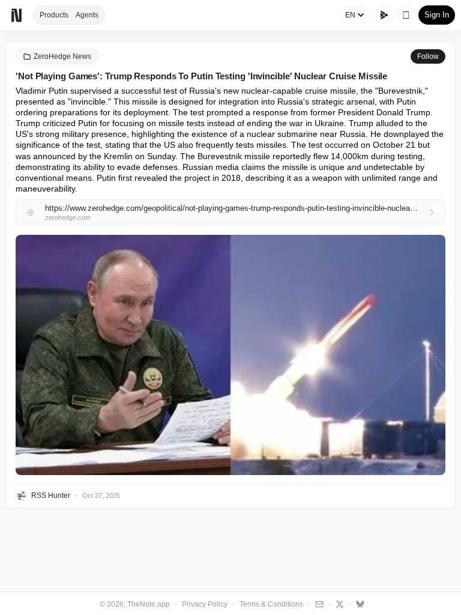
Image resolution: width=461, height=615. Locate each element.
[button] (230, 355)
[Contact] (318, 603)
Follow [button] (428, 56)
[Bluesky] (358, 603)
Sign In (436, 14)
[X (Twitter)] (338, 603)
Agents (87, 15)
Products (54, 15)
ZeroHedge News (62, 56)
